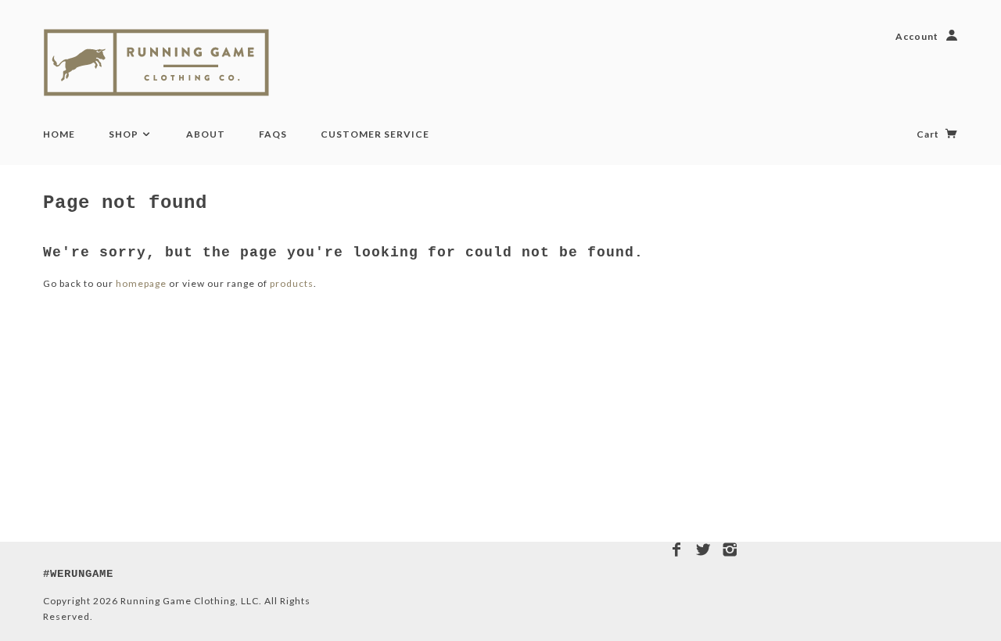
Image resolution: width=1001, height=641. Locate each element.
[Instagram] (730, 549)
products (292, 283)
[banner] (174, 62)
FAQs (273, 134)
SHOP (125, 134)
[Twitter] (703, 549)
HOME (59, 134)
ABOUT (205, 134)
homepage (141, 283)
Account (916, 36)
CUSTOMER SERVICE (375, 134)
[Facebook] (677, 549)
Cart (929, 134)
